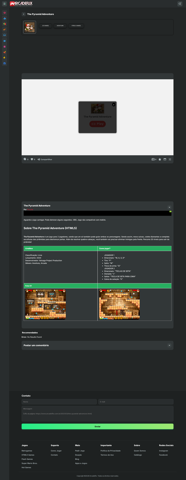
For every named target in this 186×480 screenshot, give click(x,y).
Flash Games (27, 459)
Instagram (163, 451)
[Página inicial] (24, 14)
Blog (77, 459)
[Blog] (4, 52)
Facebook (163, 455)
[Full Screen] (169, 159)
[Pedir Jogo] (4, 41)
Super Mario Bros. (29, 463)
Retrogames (27, 451)
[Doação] (4, 46)
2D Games (45, 25)
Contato (54, 455)
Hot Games (26, 467)
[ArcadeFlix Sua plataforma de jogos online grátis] (20, 3)
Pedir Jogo (80, 451)
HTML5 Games (76, 25)
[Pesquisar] (179, 3)
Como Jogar (56, 451)
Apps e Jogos (81, 463)
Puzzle (30, 209)
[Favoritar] (159, 159)
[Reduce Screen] (164, 159)
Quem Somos (140, 451)
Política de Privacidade (110, 451)
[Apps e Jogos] (4, 63)
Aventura (60, 25)
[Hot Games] (4, 57)
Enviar (97, 426)
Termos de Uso (107, 455)
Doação (78, 455)
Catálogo (138, 455)
